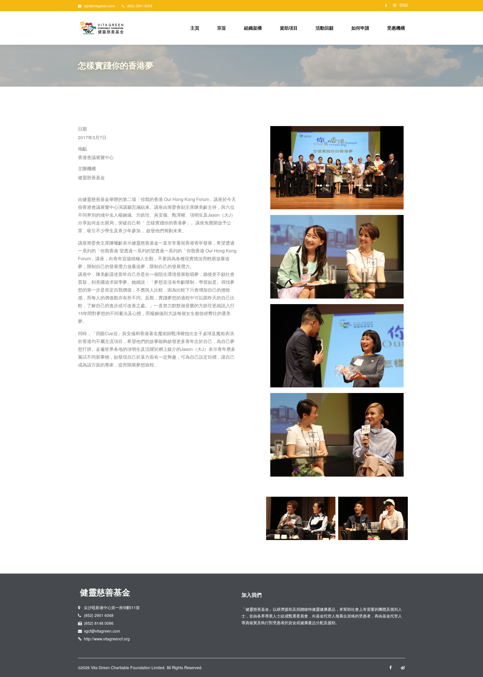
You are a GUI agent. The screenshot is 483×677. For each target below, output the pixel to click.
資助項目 (289, 28)
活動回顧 (324, 28)
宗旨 (221, 28)
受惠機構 (396, 28)
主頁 (194, 28)
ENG (403, 5)
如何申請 (360, 28)
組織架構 (253, 28)
